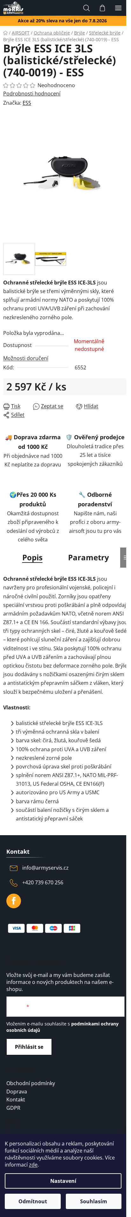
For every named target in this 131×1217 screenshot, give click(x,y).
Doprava (16, 1092)
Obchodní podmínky (30, 1083)
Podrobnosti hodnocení (31, 93)
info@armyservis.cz (45, 867)
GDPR (13, 1108)
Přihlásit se (29, 1046)
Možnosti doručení (25, 358)
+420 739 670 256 (42, 882)
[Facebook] (13, 901)
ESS (27, 102)
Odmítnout (32, 1201)
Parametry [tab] (88, 557)
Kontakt (15, 1100)
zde (33, 1164)
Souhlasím (93, 1201)
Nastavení (63, 1180)
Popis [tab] (32, 557)
